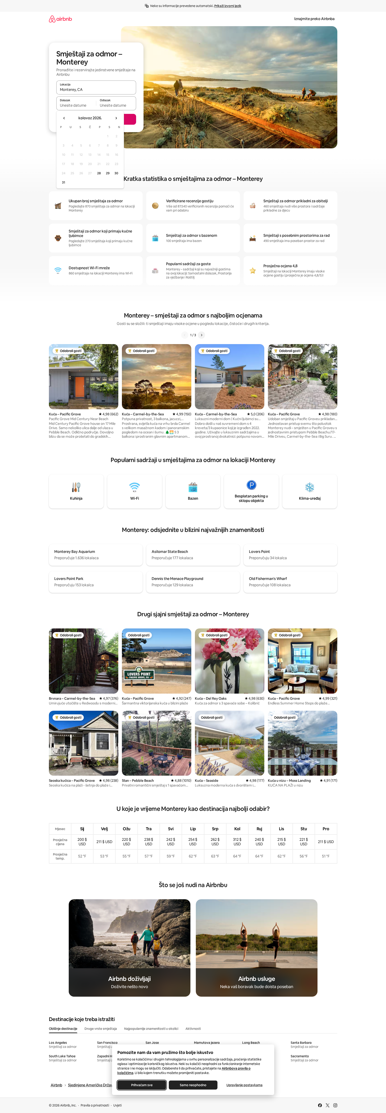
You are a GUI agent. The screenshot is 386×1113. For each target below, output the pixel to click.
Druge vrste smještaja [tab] (101, 1029)
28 (99, 173)
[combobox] (96, 89)
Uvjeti (117, 1105)
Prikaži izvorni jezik (227, 6)
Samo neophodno (193, 1085)
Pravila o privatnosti (95, 1105)
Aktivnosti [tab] (193, 1029)
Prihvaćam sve (141, 1085)
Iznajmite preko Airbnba (314, 18)
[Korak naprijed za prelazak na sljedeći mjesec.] (116, 118)
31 (63, 182)
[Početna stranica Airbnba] (60, 19)
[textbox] (76, 105)
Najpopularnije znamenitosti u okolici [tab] (151, 1029)
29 (108, 173)
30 (116, 173)
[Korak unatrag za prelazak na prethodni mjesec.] (64, 118)
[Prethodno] (184, 335)
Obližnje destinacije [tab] (63, 1029)
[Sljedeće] (201, 335)
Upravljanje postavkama (244, 1085)
